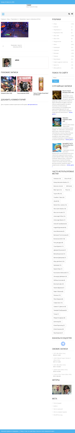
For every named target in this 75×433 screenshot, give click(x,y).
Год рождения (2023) (23, 93)
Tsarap (29, 5)
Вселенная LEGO (59, 239)
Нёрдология (57, 41)
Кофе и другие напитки (61, 62)
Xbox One (56, 38)
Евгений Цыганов (59, 254)
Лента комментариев (60, 412)
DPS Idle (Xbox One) (59, 353)
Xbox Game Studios (60, 208)
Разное (56, 56)
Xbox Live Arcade (59, 212)
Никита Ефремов (59, 288)
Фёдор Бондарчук (59, 318)
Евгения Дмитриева (60, 257)
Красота (56, 65)
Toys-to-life (58, 193)
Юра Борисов (58, 333)
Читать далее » (69, 139)
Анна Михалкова (59, 231)
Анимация (57, 47)
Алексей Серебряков (60, 224)
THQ (67, 190)
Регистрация (57, 403)
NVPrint (69, 186)
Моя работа (57, 68)
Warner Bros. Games (60, 205)
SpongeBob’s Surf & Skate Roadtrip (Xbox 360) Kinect (68, 145)
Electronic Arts (58, 186)
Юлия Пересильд (59, 325)
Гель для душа (58, 242)
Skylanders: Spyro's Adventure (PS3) (30, 19)
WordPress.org (58, 415)
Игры (8, 19)
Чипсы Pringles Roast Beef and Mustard (40, 94)
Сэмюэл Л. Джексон (60, 306)
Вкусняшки (57, 59)
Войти (55, 406)
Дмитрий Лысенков (60, 250)
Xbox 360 (56, 35)
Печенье (57, 295)
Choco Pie (67, 178)
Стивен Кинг (58, 303)
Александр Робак (59, 216)
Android (56, 27)
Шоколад (57, 321)
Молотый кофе (59, 284)
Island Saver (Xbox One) (61, 369)
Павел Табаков (58, 291)
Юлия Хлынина (59, 329)
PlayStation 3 (14, 19)
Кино (55, 44)
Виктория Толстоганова (61, 235)
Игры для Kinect (59, 261)
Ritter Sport (58, 190)
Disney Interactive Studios (61, 182)
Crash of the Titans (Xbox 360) (63, 374)
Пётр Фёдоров (58, 299)
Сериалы (56, 50)
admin (17, 60)
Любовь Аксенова (59, 280)
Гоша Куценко (58, 246)
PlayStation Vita (58, 33)
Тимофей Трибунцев (60, 310)
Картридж (57, 265)
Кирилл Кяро (58, 269)
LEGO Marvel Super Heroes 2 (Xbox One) (62, 359)
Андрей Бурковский (60, 227)
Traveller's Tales (59, 197)
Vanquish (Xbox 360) (6, 93)
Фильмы (56, 53)
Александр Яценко (59, 220)
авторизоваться (32, 104)
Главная (3, 19)
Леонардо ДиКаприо (60, 276)
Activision (57, 178)
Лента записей (58, 409)
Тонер (56, 314)
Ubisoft (56, 201)
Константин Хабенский (61, 272)
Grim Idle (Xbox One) (60, 365)
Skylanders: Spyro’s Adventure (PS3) (16, 46)
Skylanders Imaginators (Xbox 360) (67, 119)
